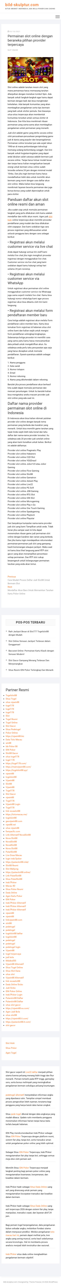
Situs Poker (11, 1048)
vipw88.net (11, 824)
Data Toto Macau (14, 739)
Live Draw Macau (14, 855)
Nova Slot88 (11, 838)
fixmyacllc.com (13, 831)
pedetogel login (13, 947)
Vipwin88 (10, 780)
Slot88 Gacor (12, 753)
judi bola (10, 957)
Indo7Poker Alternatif (16, 903)
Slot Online (13, 50)
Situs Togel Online (14, 967)
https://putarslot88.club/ (17, 862)
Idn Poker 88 (11, 746)
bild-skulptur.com (22, 4)
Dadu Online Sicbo (14, 984)
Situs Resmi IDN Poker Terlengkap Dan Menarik (31, 670)
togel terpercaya (13, 954)
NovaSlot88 (11, 841)
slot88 (9, 923)
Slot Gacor (11, 726)
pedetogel (10, 926)
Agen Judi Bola (13, 1011)
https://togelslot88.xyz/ (17, 770)
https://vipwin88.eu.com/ (17, 1008)
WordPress (53, 1282)
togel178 (10, 705)
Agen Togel (11, 1053)
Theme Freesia (35, 1282)
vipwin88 (10, 773)
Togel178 (10, 790)
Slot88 (9, 784)
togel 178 (10, 760)
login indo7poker (14, 858)
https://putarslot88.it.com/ (18, 1022)
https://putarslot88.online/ (18, 872)
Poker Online (12, 733)
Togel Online (11, 722)
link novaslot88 (13, 811)
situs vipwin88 (12, 702)
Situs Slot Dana (13, 971)
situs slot (10, 974)
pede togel (16, 1114)
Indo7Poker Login (14, 994)
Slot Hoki (10, 1043)
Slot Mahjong (12, 869)
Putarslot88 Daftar (14, 998)
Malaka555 (11, 960)
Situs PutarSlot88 (14, 879)
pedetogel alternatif (15, 1095)
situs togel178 (12, 756)
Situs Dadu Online (38, 1187)
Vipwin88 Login (13, 804)
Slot (8, 716)
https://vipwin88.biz (15, 736)
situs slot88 (11, 1015)
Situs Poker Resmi (14, 889)
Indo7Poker (11, 882)
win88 (8, 743)
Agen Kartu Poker (14, 896)
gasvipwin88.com (14, 821)
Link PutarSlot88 (13, 875)
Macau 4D (10, 886)
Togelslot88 (11, 695)
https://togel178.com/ (16, 763)
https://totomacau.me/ (16, 814)
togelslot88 (11, 777)
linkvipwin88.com (14, 920)
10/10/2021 (14, 31)
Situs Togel (11, 699)
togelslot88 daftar (14, 933)
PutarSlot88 (11, 852)
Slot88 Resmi (12, 865)
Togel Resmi (11, 719)
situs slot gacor (13, 1005)
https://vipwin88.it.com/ (17, 1018)
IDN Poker (10, 750)
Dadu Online (11, 892)
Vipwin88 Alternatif (15, 964)
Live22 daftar (31, 1072)
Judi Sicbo (11, 988)
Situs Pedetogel (13, 729)
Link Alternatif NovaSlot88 (18, 835)
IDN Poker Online (14, 991)
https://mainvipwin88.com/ (18, 767)
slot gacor (10, 1025)
